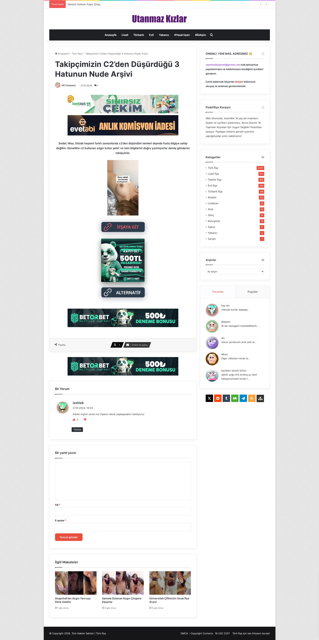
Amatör (212, 197)
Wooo (224, 354)
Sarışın (212, 238)
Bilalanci (225, 321)
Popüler (253, 291)
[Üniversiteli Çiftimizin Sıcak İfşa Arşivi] (170, 583)
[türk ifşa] (159, 19)
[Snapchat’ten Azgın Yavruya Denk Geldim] (76, 583)
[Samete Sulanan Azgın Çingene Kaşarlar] (123, 583)
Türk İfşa (77, 53)
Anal (210, 209)
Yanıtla (77, 429)
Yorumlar (218, 291)
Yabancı (164, 34)
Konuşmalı (214, 221)
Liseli (125, 34)
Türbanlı (138, 34)
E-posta (60, 520)
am (223, 338)
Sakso (211, 226)
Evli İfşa (212, 185)
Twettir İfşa (214, 179)
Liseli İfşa (213, 173)
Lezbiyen (213, 203)
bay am (225, 305)
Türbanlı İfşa (215, 191)
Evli (151, 34)
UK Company (69, 85)
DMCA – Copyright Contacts (197, 633)
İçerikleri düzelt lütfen (233, 370)
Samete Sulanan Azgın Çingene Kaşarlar (90, 4)
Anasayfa (110, 34)
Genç (211, 215)
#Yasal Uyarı (182, 34)
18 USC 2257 (222, 633)
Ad (57, 504)
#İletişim (200, 34)
